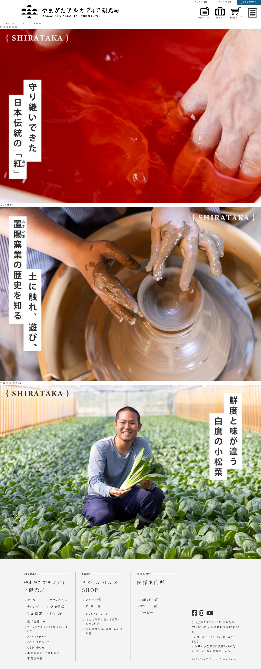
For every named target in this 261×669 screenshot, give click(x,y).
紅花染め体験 (9, 27)
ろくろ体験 (6, 205)
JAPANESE (249, 2)
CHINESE (225, 2)
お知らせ (56, 613)
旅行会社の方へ (37, 621)
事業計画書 (35, 658)
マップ (31, 600)
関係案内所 (151, 582)
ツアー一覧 (93, 599)
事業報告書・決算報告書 (43, 653)
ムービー (147, 612)
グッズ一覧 (93, 606)
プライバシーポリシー (98, 614)
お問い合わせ (36, 647)
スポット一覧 (149, 599)
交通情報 (57, 606)
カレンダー (35, 606)
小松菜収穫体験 (10, 382)
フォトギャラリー (36, 636)
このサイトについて (38, 642)
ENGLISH (201, 2)
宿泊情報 (34, 613)
